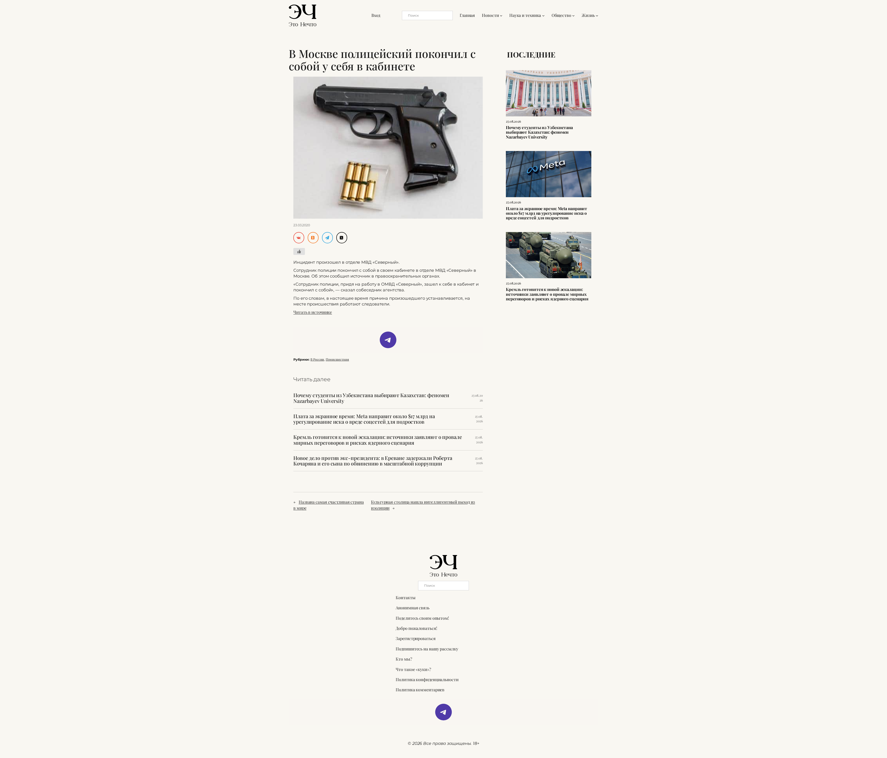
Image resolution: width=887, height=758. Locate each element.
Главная (467, 15)
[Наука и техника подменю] (543, 15)
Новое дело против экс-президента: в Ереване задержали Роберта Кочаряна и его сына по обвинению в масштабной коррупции (372, 461)
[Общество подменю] (573, 15)
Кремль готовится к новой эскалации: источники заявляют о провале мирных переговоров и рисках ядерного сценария (377, 440)
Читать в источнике (312, 312)
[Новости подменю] (501, 15)
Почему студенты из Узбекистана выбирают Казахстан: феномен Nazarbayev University (371, 398)
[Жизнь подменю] (597, 15)
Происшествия (337, 359)
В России (317, 359)
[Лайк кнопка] (299, 251)
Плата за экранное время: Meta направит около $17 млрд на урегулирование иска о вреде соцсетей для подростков (364, 419)
